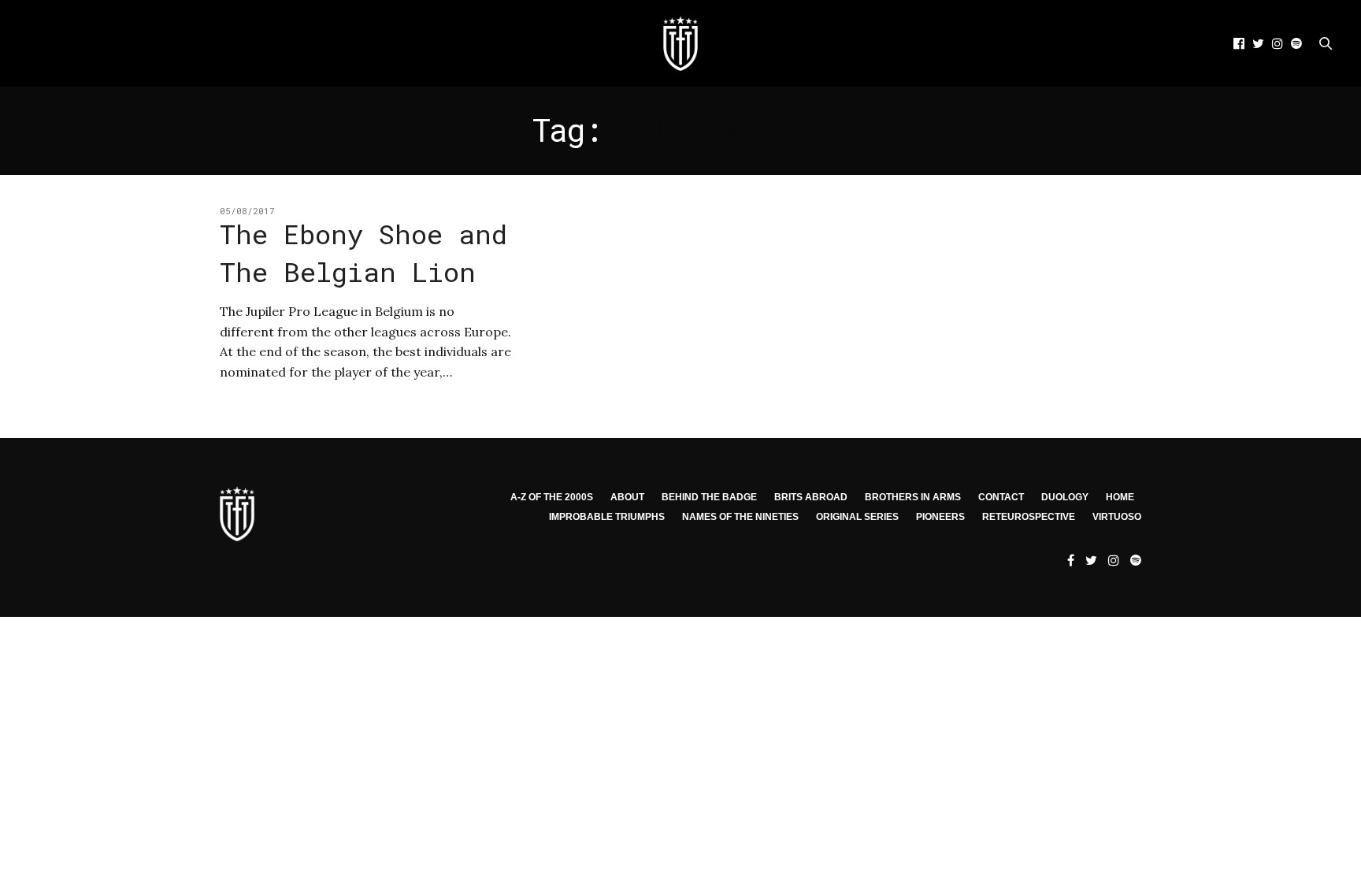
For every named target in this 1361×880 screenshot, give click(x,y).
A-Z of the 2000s (551, 497)
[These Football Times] (680, 43)
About (627, 497)
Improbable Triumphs (607, 516)
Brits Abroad (810, 497)
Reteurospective (1028, 516)
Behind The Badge (709, 497)
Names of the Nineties (740, 516)
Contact (1001, 497)
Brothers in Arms (913, 497)
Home (1120, 497)
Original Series (857, 516)
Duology (1064, 497)
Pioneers (940, 516)
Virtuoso (1116, 516)
